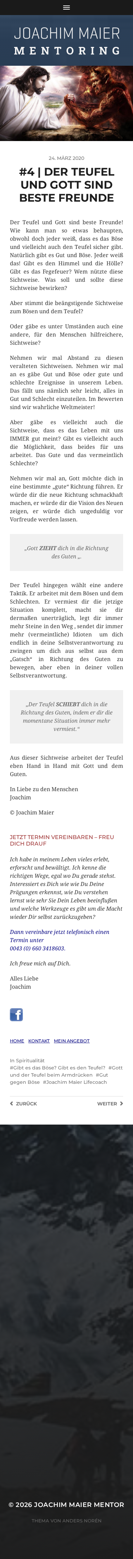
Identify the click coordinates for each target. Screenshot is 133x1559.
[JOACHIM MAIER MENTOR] (66, 40)
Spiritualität (30, 1060)
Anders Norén (82, 1520)
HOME (17, 1040)
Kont (39, 1040)
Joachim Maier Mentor (79, 1505)
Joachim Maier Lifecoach (76, 1082)
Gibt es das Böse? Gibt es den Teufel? (59, 1068)
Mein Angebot (72, 1040)
